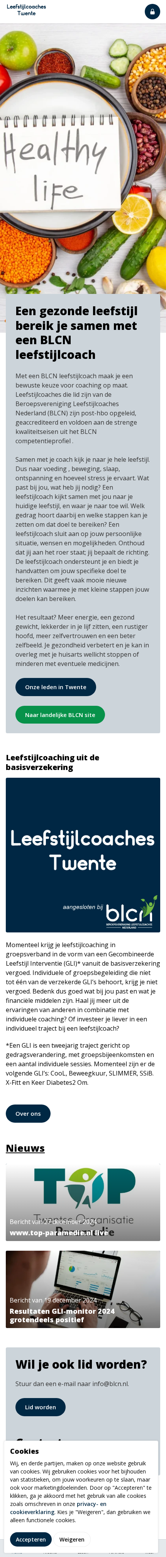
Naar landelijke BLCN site (60, 715)
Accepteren (31, 1539)
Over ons (28, 1113)
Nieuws (25, 1147)
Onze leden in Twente (55, 687)
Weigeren (72, 1539)
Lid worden (40, 1407)
